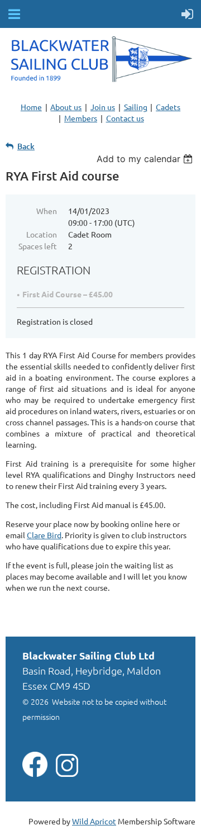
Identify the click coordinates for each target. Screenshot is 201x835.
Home (31, 107)
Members (80, 118)
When (46, 211)
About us (66, 107)
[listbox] (146, 158)
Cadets (168, 107)
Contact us (125, 118)
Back (26, 146)
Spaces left (37, 246)
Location (41, 234)
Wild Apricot (94, 821)
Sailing (135, 107)
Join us (102, 107)
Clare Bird (44, 535)
